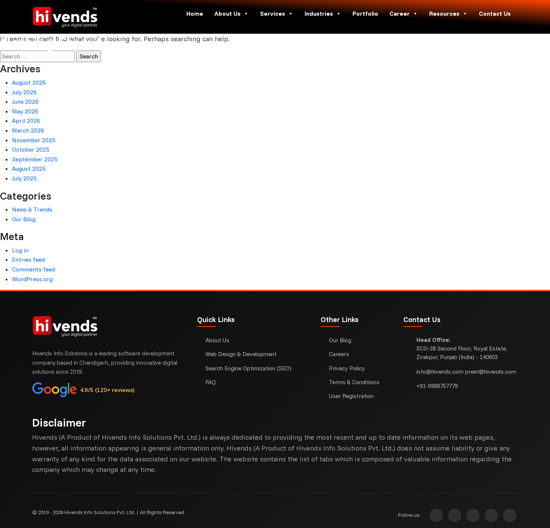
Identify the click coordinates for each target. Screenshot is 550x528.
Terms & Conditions (354, 382)
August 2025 (29, 168)
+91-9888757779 (437, 385)
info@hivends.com (440, 371)
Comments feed (33, 269)
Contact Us (495, 13)
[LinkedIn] (509, 515)
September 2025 (35, 159)
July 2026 (24, 92)
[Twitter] (473, 515)
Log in (20, 250)
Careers (339, 354)
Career (399, 13)
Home (194, 13)
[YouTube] (491, 515)
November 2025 (33, 140)
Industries (319, 13)
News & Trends (32, 209)
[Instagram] (436, 515)
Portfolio (365, 13)
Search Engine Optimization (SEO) (248, 368)
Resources (444, 13)
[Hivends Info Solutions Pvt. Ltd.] (89, 17)
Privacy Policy (347, 368)
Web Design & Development (240, 354)
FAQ (210, 382)
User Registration (351, 396)
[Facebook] (454, 515)
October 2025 (30, 149)
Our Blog (24, 219)
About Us (227, 13)
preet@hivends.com (490, 371)
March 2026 (28, 130)
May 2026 (25, 111)
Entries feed (28, 259)
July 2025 (24, 178)
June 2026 (25, 101)
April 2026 (26, 120)
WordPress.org (32, 279)
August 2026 (29, 82)
